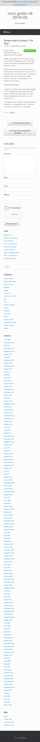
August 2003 (8, 620)
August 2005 (8, 562)
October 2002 (8, 649)
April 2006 (7, 538)
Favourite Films (9, 241)
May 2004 (7, 594)
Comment (7, 154)
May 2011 (7, 474)
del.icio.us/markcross (11, 238)
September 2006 (9, 529)
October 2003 (8, 614)
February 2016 (8, 383)
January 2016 (8, 386)
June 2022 (7, 340)
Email (6, 186)
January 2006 (8, 547)
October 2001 (8, 684)
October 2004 (8, 585)
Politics (6, 308)
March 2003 (7, 635)
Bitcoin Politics (9, 278)
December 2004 (9, 579)
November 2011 (9, 462)
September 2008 (9, 491)
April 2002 (7, 667)
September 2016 (9, 366)
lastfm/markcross (9, 249)
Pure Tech (7, 314)
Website (6, 195)
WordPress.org (8, 725)
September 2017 (9, 351)
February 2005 (8, 573)
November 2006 (9, 524)
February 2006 (8, 544)
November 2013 (9, 418)
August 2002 (8, 655)
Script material (8, 319)
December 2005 (9, 550)
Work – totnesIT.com (10, 255)
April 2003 (7, 632)
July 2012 (7, 448)
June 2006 (7, 532)
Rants (6, 316)
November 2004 (9, 582)
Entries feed (8, 719)
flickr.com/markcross (10, 244)
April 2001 (7, 702)
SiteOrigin (23, 738)
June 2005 (7, 565)
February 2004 (8, 602)
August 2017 (8, 354)
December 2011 (9, 459)
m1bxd (23, 46)
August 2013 (8, 424)
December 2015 (9, 389)
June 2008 (7, 500)
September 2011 (9, 465)
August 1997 (8, 705)
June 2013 (7, 430)
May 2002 (7, 664)
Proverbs (7, 311)
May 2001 (7, 699)
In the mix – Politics (10, 296)
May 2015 (7, 398)
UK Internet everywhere (20, 123)
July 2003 (7, 623)
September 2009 (9, 483)
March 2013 (7, 433)
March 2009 (7, 486)
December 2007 (9, 509)
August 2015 (8, 395)
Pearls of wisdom (9, 305)
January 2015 (8, 401)
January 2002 (8, 676)
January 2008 (8, 506)
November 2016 (9, 360)
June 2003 (7, 626)
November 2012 (9, 439)
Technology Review (10, 322)
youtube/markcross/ (10, 258)
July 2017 (7, 357)
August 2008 (8, 494)
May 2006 (7, 535)
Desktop (6, 287)
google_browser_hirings (11, 84)
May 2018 (7, 345)
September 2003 (9, 617)
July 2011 (7, 471)
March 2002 (7, 670)
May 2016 (7, 375)
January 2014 (8, 413)
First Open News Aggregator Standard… (20, 131)
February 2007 (8, 515)
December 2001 (9, 678)
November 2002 (9, 646)
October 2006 (8, 526)
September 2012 (9, 442)
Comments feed (9, 722)
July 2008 (7, 497)
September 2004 (9, 588)
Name (6, 177)
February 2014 (8, 410)
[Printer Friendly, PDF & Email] (30, 50)
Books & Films (8, 284)
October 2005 (8, 556)
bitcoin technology (10, 281)
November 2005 (9, 553)
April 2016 (7, 378)
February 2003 (8, 638)
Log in (6, 716)
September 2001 (9, 687)
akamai (17, 104)
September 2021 (9, 343)
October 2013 (8, 421)
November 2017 (9, 348)
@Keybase (7, 235)
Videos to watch (9, 325)
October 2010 (8, 477)
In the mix (7, 293)
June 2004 (7, 591)
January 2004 (8, 605)
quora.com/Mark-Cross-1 (12, 252)
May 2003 (7, 629)
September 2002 (9, 652)
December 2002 (9, 643)
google (6, 290)
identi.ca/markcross (10, 247)
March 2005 (7, 570)
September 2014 (9, 404)
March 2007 (7, 512)
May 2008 (7, 503)
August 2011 (8, 468)
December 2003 (9, 608)
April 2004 (7, 597)
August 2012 (8, 445)
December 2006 (9, 521)
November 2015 (9, 392)
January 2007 (8, 518)
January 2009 (8, 489)
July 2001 (7, 693)
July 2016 (7, 372)
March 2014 (7, 407)
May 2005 (7, 567)
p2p (5, 302)
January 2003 (8, 640)
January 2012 (8, 456)
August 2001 (8, 690)
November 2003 (9, 611)
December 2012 (9, 436)
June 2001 (7, 696)
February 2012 (8, 454)
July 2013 (7, 427)
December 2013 (9, 415)
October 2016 (8, 363)
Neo (5, 299)
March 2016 (7, 380)
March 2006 (7, 541)
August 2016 (8, 369)
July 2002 (7, 658)
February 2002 (8, 673)
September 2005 (9, 559)
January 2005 (8, 576)
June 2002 (7, 661)
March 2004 (7, 600)
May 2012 (7, 451)
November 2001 (9, 681)
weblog (12, 112)
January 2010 (8, 480)
